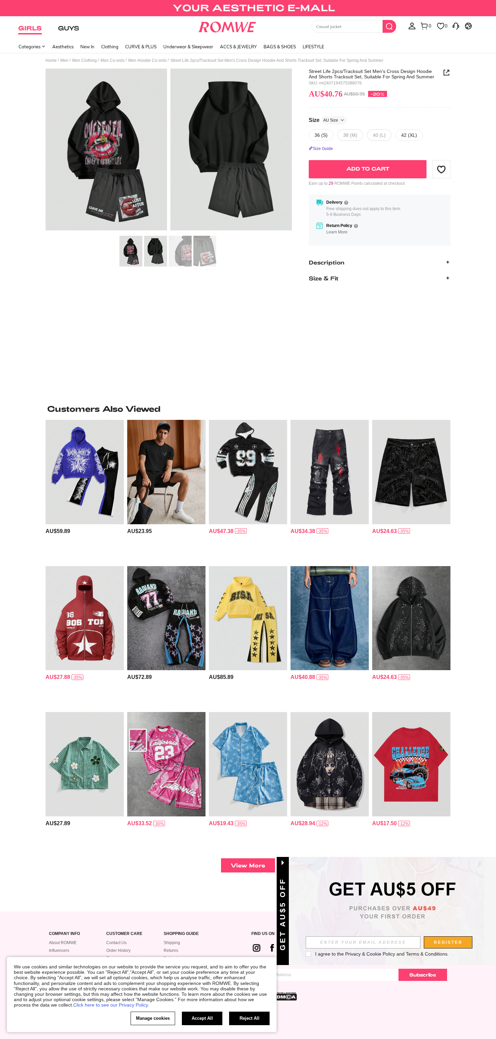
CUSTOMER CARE (124, 934)
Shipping (172, 942)
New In (87, 46)
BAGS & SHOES (280, 46)
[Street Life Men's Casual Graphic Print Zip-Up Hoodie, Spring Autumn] (330, 764)
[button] (441, 169)
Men (64, 60)
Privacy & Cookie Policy (370, 954)
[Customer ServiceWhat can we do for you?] (456, 26)
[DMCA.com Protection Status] (285, 996)
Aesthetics (63, 46)
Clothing (109, 46)
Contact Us (116, 942)
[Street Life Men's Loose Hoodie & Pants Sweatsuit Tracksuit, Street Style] (248, 618)
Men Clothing (84, 60)
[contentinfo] (58, 531)
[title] (248, 408)
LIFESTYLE (313, 46)
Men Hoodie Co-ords (147, 60)
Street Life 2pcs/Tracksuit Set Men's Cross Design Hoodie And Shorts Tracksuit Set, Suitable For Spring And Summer (371, 74)
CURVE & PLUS (141, 46)
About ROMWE (63, 942)
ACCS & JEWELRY (238, 46)
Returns (171, 950)
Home (51, 60)
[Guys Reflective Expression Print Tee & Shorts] (166, 472)
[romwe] (227, 25)
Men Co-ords (113, 60)
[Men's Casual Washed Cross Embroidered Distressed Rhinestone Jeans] (330, 472)
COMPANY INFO (64, 934)
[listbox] (412, 25)
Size (323, 120)
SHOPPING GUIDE (181, 934)
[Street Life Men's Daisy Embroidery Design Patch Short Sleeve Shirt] (85, 764)
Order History (118, 950)
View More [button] (248, 865)
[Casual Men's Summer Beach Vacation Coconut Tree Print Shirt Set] (248, 764)
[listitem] (85, 490)
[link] (248, 8)
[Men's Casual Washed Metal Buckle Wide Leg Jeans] (330, 618)
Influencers (59, 950)
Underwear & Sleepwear (188, 46)
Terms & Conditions (426, 954)
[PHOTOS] (169, 150)
